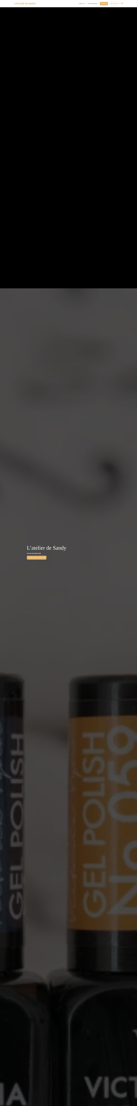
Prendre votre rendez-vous (36, 557)
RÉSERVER (104, 3)
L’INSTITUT (82, 3)
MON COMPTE (114, 3)
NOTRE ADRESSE (92, 3)
